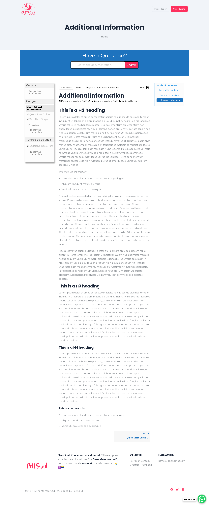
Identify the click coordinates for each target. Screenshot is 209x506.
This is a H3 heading (169, 95)
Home (104, 36)
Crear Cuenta (179, 9)
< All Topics (66, 87)
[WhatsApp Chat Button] (202, 499)
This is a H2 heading (168, 90)
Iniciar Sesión (160, 9)
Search (131, 65)
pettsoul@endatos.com (171, 461)
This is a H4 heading (171, 100)
